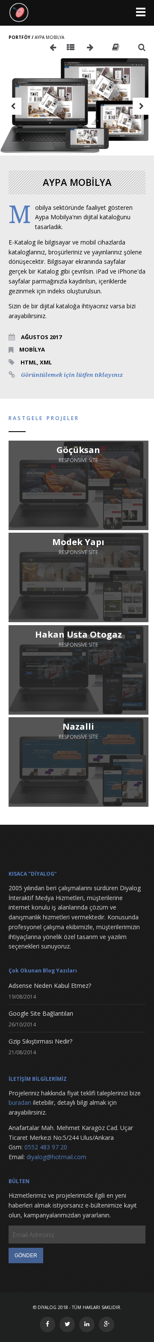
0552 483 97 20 (45, 1147)
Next (141, 106)
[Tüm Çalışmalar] (70, 47)
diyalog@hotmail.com (56, 1157)
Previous (12, 106)
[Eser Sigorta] (53, 47)
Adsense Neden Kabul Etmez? (50, 985)
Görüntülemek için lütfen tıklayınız (72, 375)
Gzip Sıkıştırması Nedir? (40, 1041)
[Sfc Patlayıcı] (90, 47)
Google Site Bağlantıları (41, 1013)
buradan (20, 1102)
